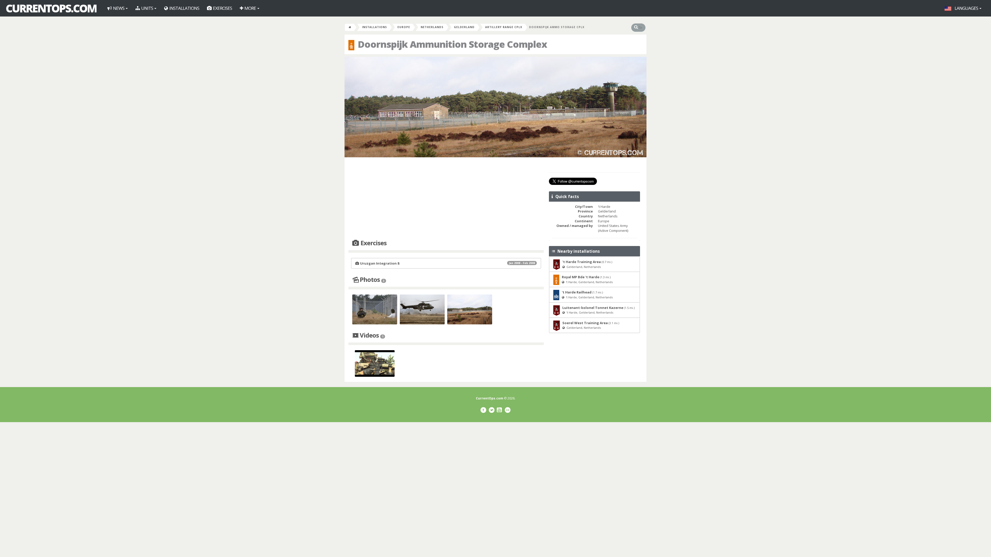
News (118, 8)
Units (147, 8)
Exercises (222, 8)
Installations (184, 8)
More (250, 8)
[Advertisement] (446, 198)
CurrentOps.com (51, 8)
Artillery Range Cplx (503, 27)
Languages (966, 8)
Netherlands (432, 27)
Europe (403, 27)
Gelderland (464, 27)
